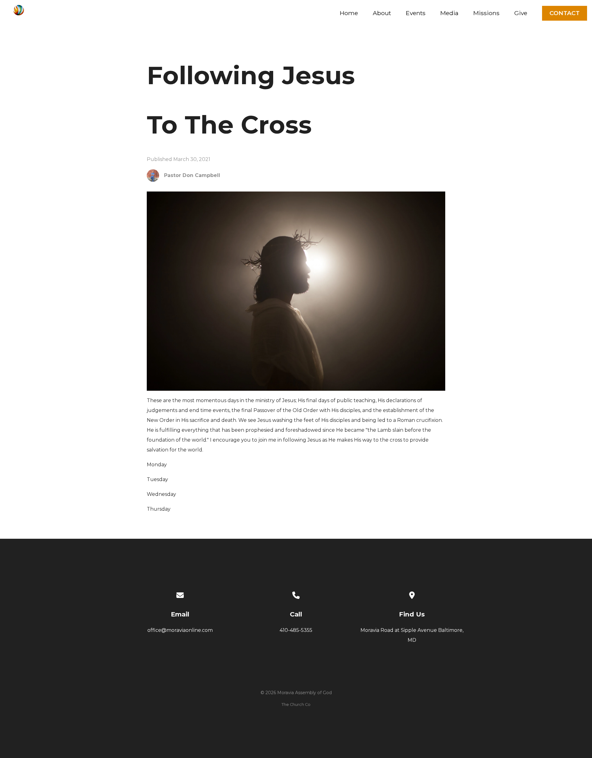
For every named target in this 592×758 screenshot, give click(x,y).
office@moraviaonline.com (180, 630)
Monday (157, 465)
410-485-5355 (296, 630)
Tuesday (157, 479)
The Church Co (296, 704)
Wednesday (161, 494)
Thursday (159, 509)
